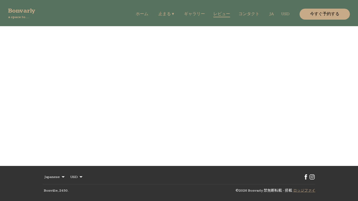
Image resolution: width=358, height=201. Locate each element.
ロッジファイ (304, 190)
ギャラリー (194, 14)
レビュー (221, 14)
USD (285, 14)
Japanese (52, 177)
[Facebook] (306, 177)
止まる (166, 14)
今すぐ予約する (324, 14)
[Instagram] (312, 177)
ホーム (142, 14)
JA (271, 14)
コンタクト (248, 14)
